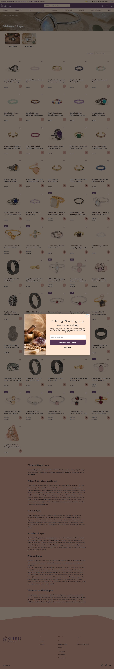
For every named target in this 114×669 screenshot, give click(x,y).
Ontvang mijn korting (67, 342)
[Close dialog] (87, 315)
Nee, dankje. (68, 347)
